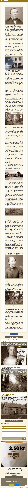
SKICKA (24, 438)
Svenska (22, 487)
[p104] (14, 418)
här (9, 290)
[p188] (14, 364)
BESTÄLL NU (14, 475)
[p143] (14, 391)
